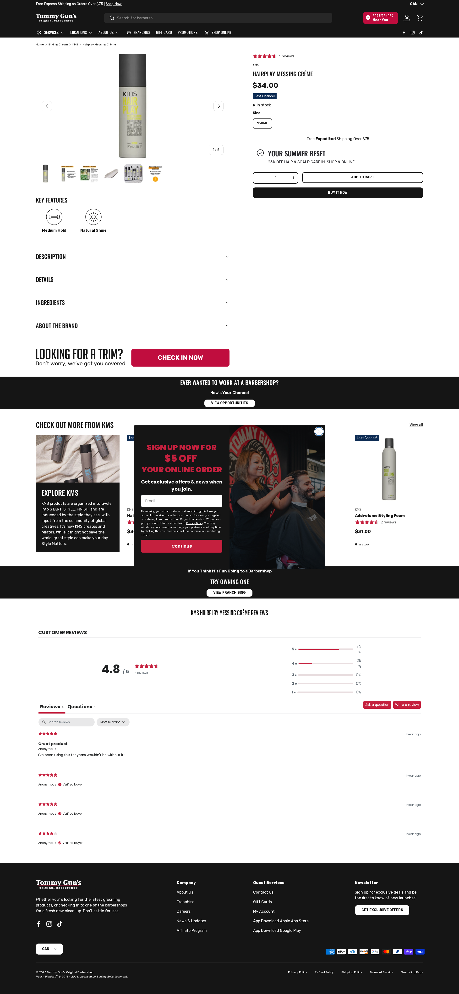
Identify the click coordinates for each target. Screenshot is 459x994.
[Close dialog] (319, 431)
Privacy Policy (194, 523)
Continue (181, 546)
